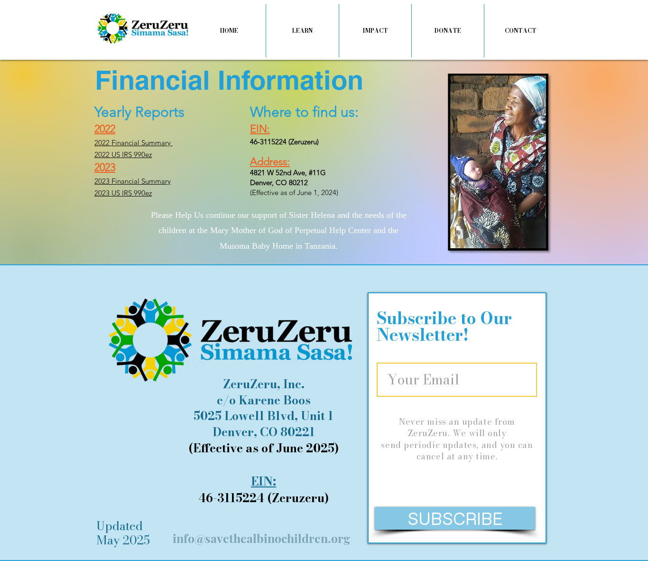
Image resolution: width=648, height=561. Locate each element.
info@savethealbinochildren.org (261, 538)
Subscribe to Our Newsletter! (444, 326)
